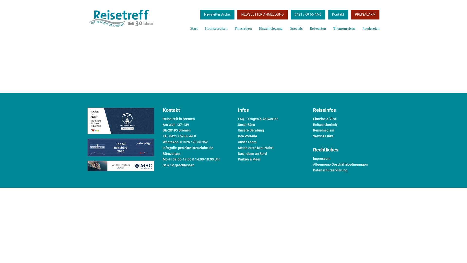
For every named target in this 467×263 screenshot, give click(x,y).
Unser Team (247, 142)
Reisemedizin (323, 130)
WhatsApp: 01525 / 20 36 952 (185, 142)
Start (194, 28)
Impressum (321, 158)
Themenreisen (344, 28)
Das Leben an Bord (252, 154)
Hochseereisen (216, 28)
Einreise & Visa (324, 119)
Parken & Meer (249, 159)
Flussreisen (243, 28)
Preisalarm (365, 14)
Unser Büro (246, 125)
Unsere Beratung (251, 130)
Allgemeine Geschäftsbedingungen (340, 164)
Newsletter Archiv (217, 14)
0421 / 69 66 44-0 (308, 14)
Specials (296, 28)
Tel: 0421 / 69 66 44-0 (179, 136)
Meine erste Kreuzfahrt (256, 148)
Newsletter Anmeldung (262, 14)
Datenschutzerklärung (330, 170)
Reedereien (370, 28)
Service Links (323, 136)
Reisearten (318, 28)
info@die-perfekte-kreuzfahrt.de (188, 148)
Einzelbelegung (271, 28)
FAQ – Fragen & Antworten (258, 119)
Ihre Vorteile (247, 136)
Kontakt (338, 14)
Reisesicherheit (325, 125)
